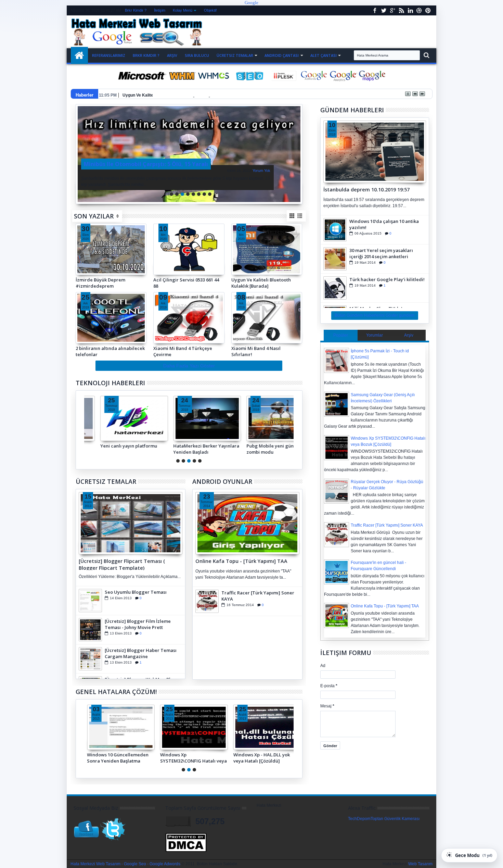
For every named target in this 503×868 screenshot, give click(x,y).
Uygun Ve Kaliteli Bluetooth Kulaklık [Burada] (166, 95)
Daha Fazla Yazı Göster (189, 365)
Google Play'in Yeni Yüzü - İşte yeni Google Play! (247, 167)
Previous (298, 154)
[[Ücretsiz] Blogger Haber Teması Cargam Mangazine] (90, 658)
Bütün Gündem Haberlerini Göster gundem (374, 315)
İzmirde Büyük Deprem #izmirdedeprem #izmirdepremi (100, 283)
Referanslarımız (108, 55)
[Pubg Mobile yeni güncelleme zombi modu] (267, 418)
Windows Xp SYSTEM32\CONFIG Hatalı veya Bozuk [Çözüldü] (193, 758)
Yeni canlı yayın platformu (115, 446)
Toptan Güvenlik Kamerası (395, 818)
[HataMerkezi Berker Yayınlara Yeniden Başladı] (194, 418)
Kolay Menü (182, 10)
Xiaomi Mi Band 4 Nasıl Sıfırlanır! (256, 351)
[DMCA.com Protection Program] (186, 850)
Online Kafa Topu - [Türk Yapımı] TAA (241, 561)
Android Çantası (282, 55)
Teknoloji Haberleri (110, 383)
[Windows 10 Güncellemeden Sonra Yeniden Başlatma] (121, 727)
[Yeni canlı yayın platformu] (121, 418)
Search (426, 55)
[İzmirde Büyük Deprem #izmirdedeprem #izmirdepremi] (111, 249)
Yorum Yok (156, 170)
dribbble (419, 10)
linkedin (410, 10)
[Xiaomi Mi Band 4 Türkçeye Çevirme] (188, 317)
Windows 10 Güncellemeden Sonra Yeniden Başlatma (118, 758)
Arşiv (172, 55)
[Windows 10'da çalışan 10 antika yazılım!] (335, 229)
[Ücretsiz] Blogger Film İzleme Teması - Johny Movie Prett (138, 624)
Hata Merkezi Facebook (374, 10)
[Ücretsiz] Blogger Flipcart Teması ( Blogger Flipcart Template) (122, 564)
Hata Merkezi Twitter (383, 10)
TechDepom (359, 818)
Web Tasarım (420, 863)
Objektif (210, 10)
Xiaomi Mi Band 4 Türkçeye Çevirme (182, 351)
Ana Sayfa (79, 55)
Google (251, 2)
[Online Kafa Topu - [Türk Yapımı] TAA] (247, 523)
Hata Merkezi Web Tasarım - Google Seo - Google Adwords (125, 863)
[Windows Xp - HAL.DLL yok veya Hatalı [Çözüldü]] (267, 727)
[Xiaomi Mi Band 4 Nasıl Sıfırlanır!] (266, 317)
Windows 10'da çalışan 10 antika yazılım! (384, 224)
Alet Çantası (323, 55)
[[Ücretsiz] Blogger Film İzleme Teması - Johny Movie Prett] (90, 629)
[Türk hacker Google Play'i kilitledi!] (335, 288)
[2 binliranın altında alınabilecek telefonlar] (111, 317)
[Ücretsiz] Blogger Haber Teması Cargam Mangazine (141, 653)
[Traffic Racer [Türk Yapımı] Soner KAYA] (207, 601)
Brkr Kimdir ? (135, 10)
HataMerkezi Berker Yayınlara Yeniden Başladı (193, 449)
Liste (300, 216)
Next (80, 154)
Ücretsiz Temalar (235, 55)
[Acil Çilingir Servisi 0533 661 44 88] (188, 271)
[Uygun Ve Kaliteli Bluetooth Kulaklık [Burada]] (266, 271)
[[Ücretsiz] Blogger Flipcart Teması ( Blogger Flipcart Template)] (130, 523)
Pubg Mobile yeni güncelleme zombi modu (265, 449)
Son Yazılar (94, 216)
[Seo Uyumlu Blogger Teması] (90, 600)
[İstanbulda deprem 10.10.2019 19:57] (374, 152)
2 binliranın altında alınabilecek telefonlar (110, 351)
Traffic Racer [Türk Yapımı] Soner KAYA (257, 596)
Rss (401, 10)
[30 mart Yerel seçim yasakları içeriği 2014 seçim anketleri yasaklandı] (335, 259)
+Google (392, 10)
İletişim (159, 10)
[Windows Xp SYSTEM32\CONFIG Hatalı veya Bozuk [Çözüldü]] (194, 727)
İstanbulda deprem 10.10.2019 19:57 (366, 189)
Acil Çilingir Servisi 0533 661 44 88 (186, 283)
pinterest (428, 10)
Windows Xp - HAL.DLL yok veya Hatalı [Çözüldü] (261, 758)
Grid (292, 216)
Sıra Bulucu (197, 55)
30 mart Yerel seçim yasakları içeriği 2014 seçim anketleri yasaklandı (381, 253)
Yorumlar (374, 335)
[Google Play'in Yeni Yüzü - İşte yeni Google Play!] (189, 154)
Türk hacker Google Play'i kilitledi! (387, 279)
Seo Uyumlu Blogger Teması (136, 592)
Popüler (340, 335)
